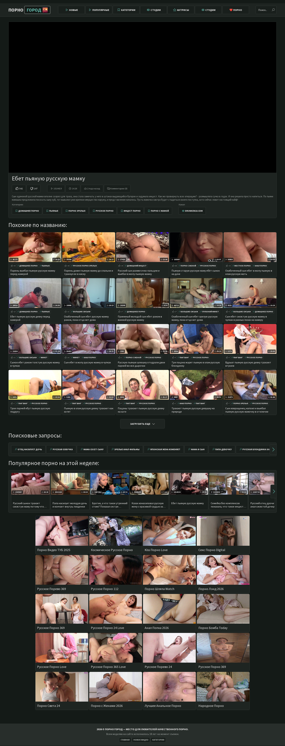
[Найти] (273, 10)
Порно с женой (188, 265)
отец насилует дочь (30, 449)
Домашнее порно (28, 210)
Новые (73, 10)
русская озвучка (63, 449)
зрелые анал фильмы (127, 449)
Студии (156, 10)
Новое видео (140, 739)
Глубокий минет (210, 311)
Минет (44, 357)
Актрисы (183, 10)
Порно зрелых (76, 210)
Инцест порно (132, 210)
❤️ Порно (235, 10)
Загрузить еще (140, 423)
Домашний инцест (136, 265)
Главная (125, 739)
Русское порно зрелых (85, 265)
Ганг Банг (184, 357)
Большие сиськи (81, 311)
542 (21, 188)
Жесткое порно (242, 265)
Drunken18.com (194, 210)
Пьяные (53, 210)
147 (35, 188)
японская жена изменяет (165, 449)
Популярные (100, 10)
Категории (128, 10)
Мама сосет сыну (93, 449)
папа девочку (223, 449)
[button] (273, 449)
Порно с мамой (160, 210)
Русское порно (104, 210)
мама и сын (198, 449)
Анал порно (261, 265)
